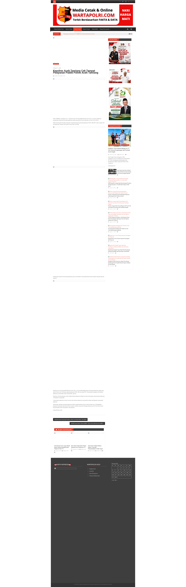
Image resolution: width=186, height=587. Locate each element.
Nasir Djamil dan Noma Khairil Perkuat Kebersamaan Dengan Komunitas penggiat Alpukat (124, 172)
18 (127, 472)
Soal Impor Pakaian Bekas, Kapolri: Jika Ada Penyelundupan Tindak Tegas (95, 447)
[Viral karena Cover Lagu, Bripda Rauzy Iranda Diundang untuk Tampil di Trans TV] (62, 438)
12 (130, 470)
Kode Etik (91, 471)
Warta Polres (77, 29)
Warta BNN (95, 29)
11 (127, 470)
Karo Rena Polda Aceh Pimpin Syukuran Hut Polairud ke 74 (78, 446)
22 (118, 474)
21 (115, 474)
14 (115, 472)
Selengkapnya (111, 165)
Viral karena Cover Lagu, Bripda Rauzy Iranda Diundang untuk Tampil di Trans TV (62, 447)
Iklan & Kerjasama (93, 473)
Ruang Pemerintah (104, 29)
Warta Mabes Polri (59, 29)
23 (121, 474)
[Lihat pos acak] (131, 29)
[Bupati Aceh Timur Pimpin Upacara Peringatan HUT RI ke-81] (119, 236)
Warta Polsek (86, 29)
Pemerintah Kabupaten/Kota (114, 145)
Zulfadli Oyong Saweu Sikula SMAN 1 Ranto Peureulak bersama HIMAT (87, 423)
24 (124, 474)
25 (127, 474)
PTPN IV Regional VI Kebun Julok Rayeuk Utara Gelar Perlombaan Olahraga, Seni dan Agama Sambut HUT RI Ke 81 (118, 219)
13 (113, 472)
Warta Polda (69, 29)
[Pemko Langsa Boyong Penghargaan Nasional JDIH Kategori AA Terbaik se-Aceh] (119, 192)
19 (130, 472)
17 (124, 472)
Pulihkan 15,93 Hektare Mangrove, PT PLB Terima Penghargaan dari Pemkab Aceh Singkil (83, 33)
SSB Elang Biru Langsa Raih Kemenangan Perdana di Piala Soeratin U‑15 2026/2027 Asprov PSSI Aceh (119, 185)
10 (124, 470)
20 (113, 474)
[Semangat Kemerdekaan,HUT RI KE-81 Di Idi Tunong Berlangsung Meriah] (119, 226)
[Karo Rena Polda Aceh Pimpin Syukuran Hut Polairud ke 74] (79, 438)
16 (121, 472)
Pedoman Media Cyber (94, 475)
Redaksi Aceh (65, 450)
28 (115, 477)
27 (113, 477)
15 (118, 472)
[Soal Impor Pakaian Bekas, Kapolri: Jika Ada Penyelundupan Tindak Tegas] (96, 438)
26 (130, 474)
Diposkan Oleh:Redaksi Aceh (59, 75)
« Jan (113, 480)
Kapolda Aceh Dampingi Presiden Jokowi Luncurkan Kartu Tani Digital (70, 419)
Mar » (116, 480)
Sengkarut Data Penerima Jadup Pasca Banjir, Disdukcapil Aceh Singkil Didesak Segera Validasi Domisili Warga (119, 263)
